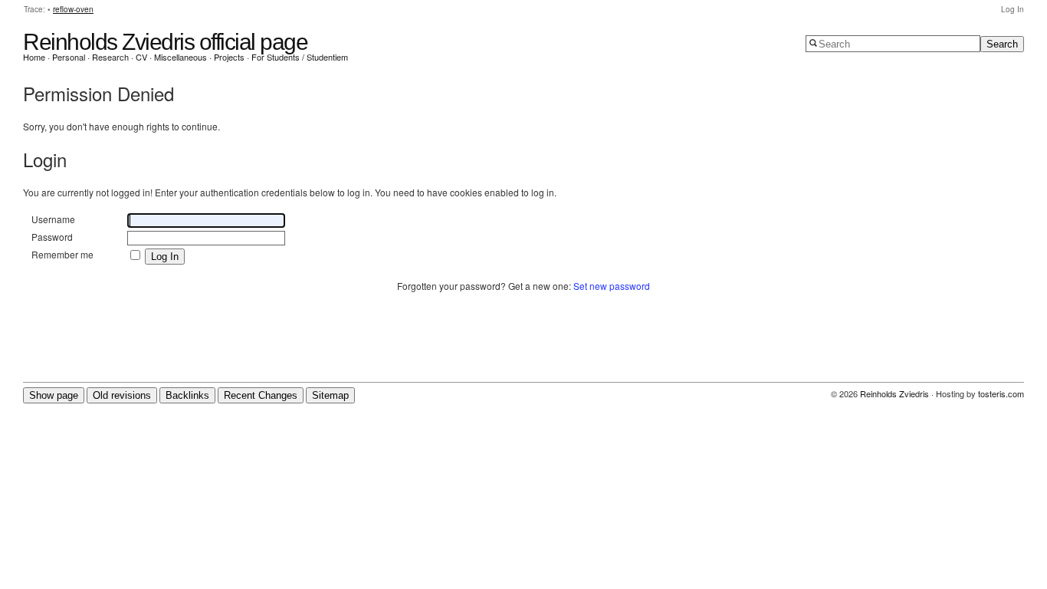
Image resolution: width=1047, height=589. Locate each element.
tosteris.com (1001, 393)
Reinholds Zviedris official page (165, 41)
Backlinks (187, 395)
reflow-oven (73, 9)
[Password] (207, 237)
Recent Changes (260, 395)
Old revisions (122, 395)
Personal (68, 57)
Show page (53, 395)
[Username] (207, 219)
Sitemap (330, 395)
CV (141, 57)
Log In (1012, 9)
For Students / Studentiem (299, 57)
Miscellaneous (180, 57)
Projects (229, 57)
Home (34, 57)
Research (110, 57)
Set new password (611, 285)
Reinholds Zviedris (894, 393)
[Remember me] (136, 255)
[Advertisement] (523, 342)
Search (1002, 44)
